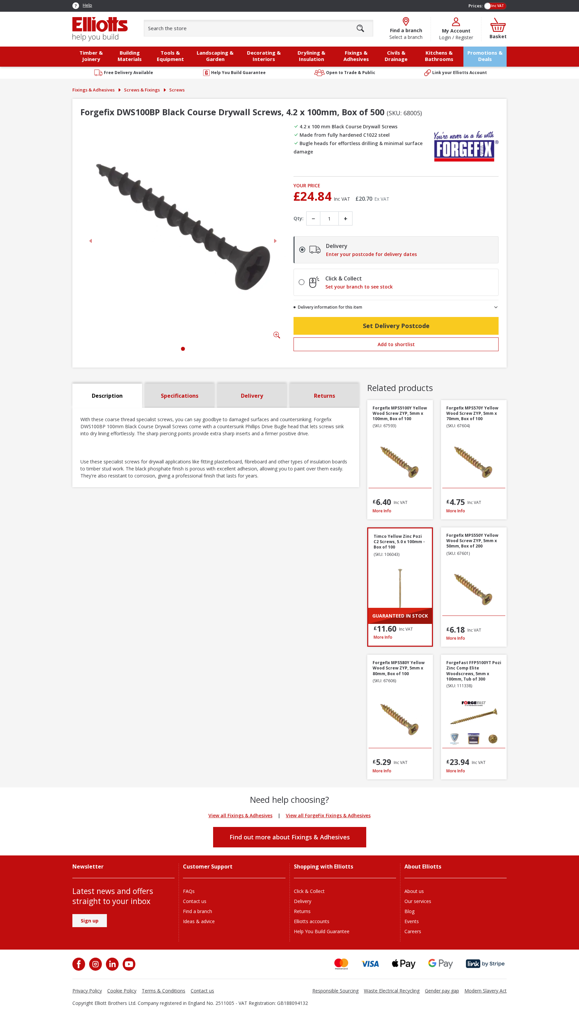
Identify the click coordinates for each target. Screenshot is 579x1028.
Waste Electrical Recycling (392, 990)
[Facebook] (79, 964)
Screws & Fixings (142, 90)
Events (411, 921)
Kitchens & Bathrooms (439, 55)
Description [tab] (107, 395)
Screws (177, 90)
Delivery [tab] (252, 395)
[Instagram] (94, 964)
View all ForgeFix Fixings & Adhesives (328, 815)
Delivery (302, 901)
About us (414, 891)
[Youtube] (128, 964)
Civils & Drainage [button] (396, 55)
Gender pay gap (442, 990)
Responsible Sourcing (335, 990)
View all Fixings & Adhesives (240, 815)
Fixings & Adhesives (93, 90)
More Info (400, 511)
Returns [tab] (324, 395)
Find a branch (197, 911)
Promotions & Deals (485, 55)
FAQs (189, 891)
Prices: (475, 6)
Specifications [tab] (179, 395)
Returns (302, 911)
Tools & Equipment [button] (170, 55)
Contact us (194, 901)
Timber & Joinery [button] (91, 55)
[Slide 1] (183, 348)
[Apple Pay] (404, 964)
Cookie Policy (121, 990)
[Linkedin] (111, 964)
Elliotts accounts (311, 921)
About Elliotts (422, 866)
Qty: (299, 218)
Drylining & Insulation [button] (311, 55)
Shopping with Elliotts (323, 866)
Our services (417, 901)
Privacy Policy (87, 990)
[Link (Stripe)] (485, 964)
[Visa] (370, 964)
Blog (409, 911)
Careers (412, 931)
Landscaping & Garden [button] (215, 55)
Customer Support (208, 866)
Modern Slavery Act (485, 990)
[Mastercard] (341, 964)
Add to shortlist (396, 344)
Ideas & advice (199, 921)
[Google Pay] (440, 964)
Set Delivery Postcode (396, 326)
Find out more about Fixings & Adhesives (290, 837)
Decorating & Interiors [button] (264, 55)
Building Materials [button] (130, 55)
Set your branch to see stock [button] (359, 287)
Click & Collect (309, 891)
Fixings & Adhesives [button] (356, 55)
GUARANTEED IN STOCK (400, 616)
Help (87, 5)
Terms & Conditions (163, 990)
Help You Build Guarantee (321, 931)
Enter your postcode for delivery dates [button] (371, 254)
